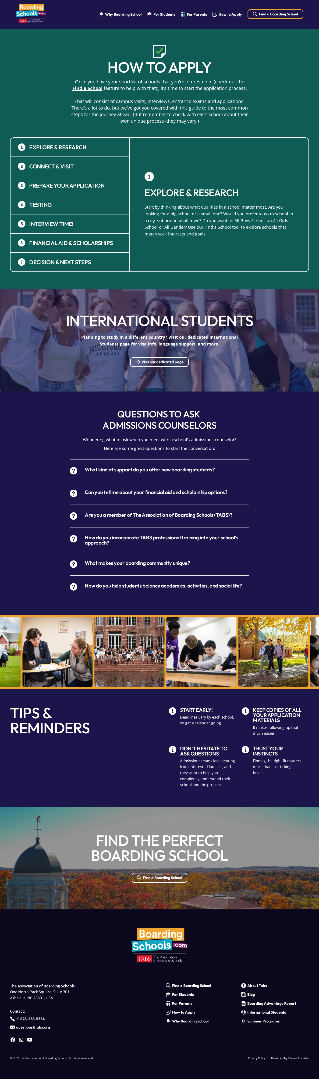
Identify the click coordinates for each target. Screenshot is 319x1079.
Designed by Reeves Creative (290, 1058)
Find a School (87, 88)
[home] (31, 14)
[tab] (70, 147)
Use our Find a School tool (214, 227)
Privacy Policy (257, 1058)
